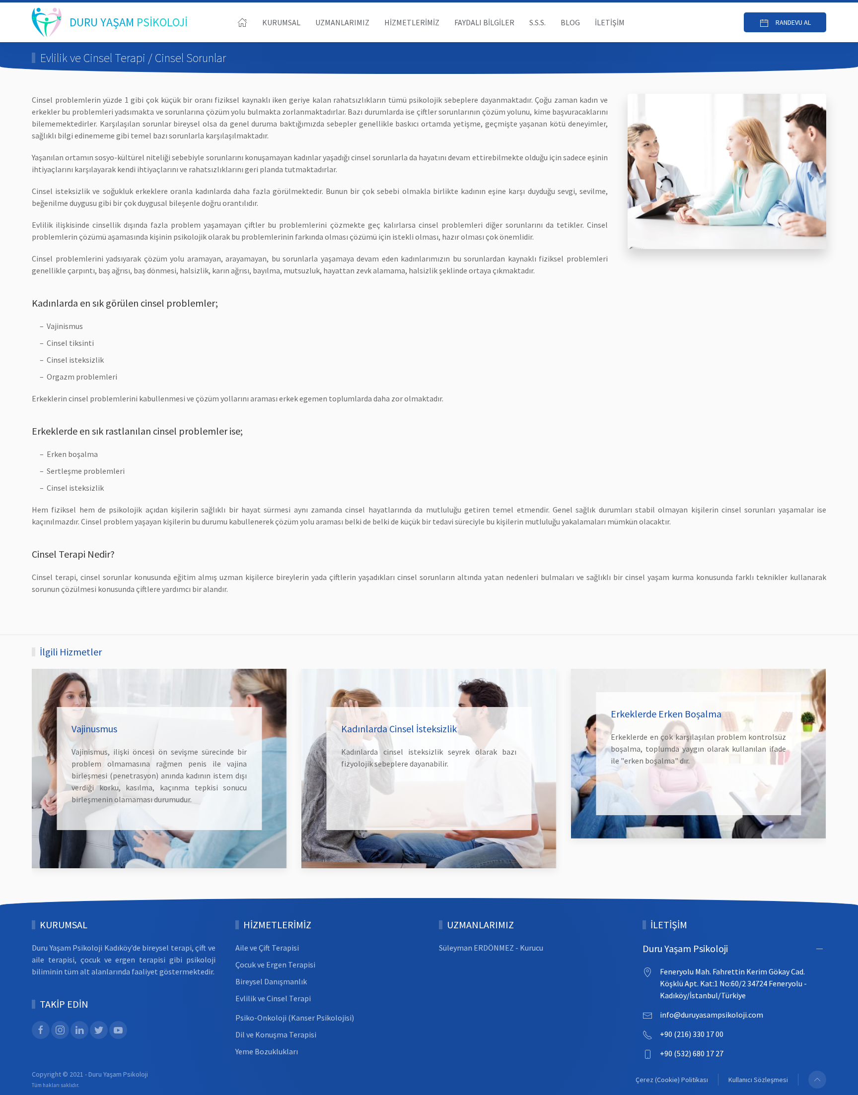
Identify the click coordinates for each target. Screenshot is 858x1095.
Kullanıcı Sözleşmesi (758, 1079)
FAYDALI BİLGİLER (484, 22)
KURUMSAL (281, 22)
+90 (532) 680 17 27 (691, 1053)
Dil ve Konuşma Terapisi (275, 1034)
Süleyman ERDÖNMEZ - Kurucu (491, 948)
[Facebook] (41, 1030)
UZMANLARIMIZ (342, 22)
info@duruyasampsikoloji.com (711, 1015)
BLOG (570, 22)
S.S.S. (537, 22)
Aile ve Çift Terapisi (267, 948)
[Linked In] (79, 1030)
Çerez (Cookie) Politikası (672, 1079)
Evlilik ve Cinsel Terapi (273, 998)
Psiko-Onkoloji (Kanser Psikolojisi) (294, 1018)
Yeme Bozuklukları (266, 1051)
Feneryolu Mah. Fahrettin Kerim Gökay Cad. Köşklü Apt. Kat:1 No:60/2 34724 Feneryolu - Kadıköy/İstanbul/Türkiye (733, 983)
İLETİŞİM (610, 22)
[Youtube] (118, 1030)
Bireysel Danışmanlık (271, 981)
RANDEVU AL (792, 22)
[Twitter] (99, 1030)
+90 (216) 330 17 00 (691, 1034)
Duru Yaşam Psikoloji (685, 948)
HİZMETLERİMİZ (411, 22)
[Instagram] (60, 1030)
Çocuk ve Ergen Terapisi (275, 964)
